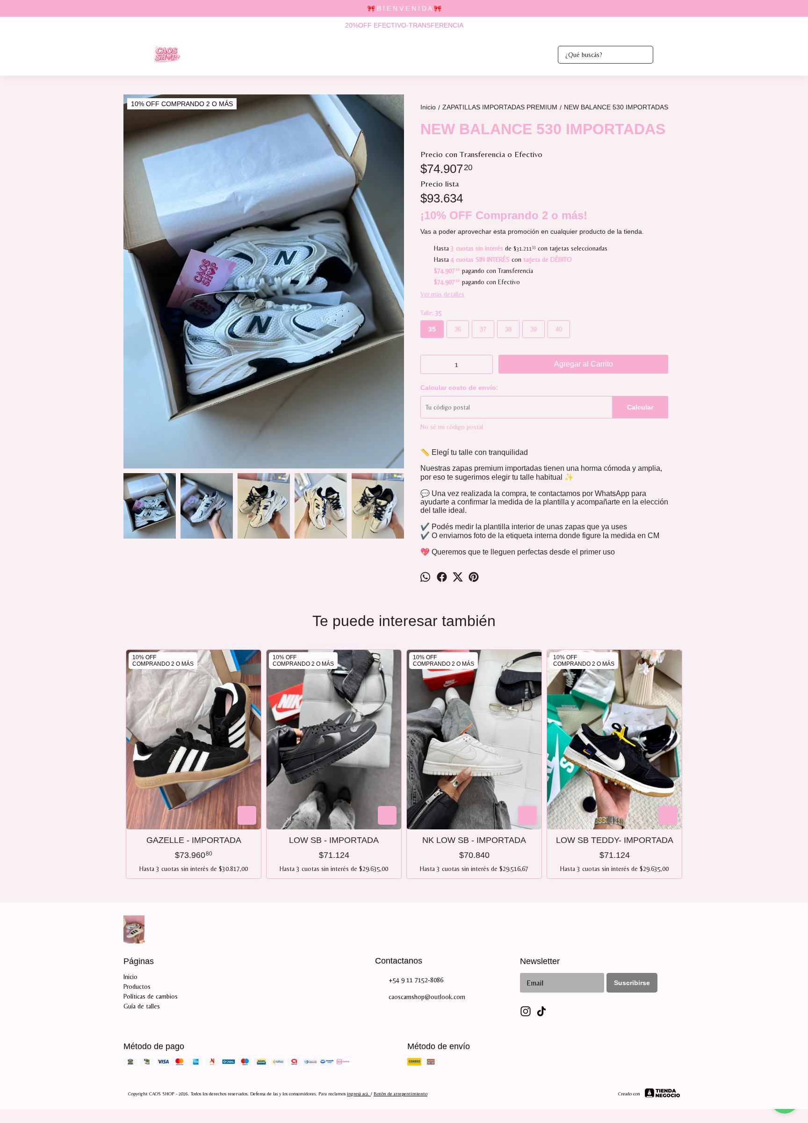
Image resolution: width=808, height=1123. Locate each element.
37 (483, 329)
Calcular (640, 407)
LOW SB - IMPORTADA (334, 840)
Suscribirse (632, 982)
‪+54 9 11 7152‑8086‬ (416, 980)
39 (533, 329)
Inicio (130, 976)
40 (559, 329)
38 (508, 329)
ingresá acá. (359, 1093)
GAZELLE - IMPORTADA (193, 840)
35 (432, 329)
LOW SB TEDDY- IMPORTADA (614, 840)
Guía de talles (141, 1006)
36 (457, 329)
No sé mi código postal (451, 427)
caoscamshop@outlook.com (427, 997)
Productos (137, 986)
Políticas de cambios (150, 996)
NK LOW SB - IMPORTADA (474, 840)
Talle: (431, 313)
